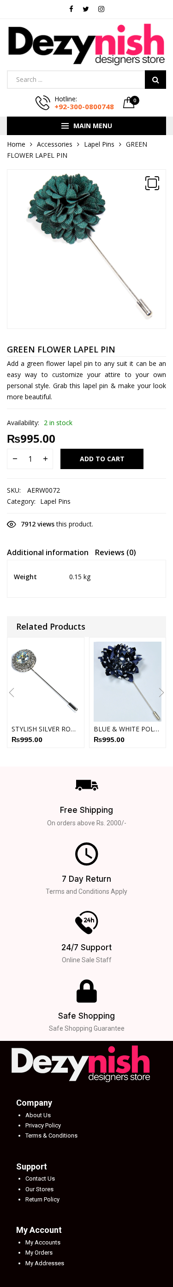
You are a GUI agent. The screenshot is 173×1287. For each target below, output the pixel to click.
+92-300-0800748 (84, 106)
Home (16, 144)
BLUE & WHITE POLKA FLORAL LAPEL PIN (128, 728)
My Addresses (44, 1263)
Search (155, 79)
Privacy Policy (43, 1125)
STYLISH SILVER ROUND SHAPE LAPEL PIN (46, 728)
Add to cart (102, 458)
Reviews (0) (115, 552)
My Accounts (42, 1242)
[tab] (48, 553)
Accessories (54, 144)
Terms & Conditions (51, 1135)
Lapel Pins (99, 144)
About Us (38, 1115)
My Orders (39, 1252)
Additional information (48, 552)
